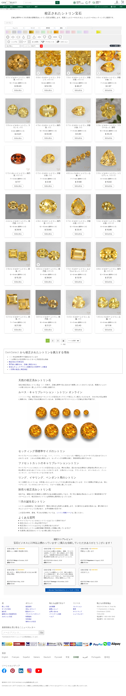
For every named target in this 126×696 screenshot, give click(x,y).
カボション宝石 (7, 616)
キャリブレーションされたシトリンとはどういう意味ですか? (43, 520)
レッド (73, 32)
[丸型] (7, 37)
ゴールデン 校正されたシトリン (31, 32)
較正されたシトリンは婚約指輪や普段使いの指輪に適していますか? (45, 528)
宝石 (12, 7)
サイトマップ (77, 611)
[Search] (57, 2)
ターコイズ (79, 32)
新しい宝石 (5, 606)
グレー (37, 32)
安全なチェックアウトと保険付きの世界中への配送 (28, 367)
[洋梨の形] (23, 37)
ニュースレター (78, 614)
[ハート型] (44, 37)
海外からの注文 (31, 621)
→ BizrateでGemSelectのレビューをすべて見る (63, 590)
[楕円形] (13, 37)
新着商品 (20, 6)
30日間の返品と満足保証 (18, 369)
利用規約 (28, 616)
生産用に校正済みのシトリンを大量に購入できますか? (40, 531)
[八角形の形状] (18, 37)
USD (121, 6)
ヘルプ (29, 7)
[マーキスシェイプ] (39, 37)
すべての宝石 (6, 609)
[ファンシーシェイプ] (60, 37)
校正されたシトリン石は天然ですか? (34, 523)
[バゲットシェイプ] (55, 37)
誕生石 (4, 611)
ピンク (62, 32)
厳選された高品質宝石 (9, 614)
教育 (36, 6)
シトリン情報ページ (64, 513)
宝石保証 (28, 619)
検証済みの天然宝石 (16, 362)
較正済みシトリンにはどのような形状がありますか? (39, 525)
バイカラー (8, 32)
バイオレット (86, 32)
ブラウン (25, 32)
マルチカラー (49, 32)
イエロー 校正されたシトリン (98, 32)
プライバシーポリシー (33, 614)
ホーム (5, 6)
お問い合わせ (53, 611)
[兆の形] (34, 37)
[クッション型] (49, 37)
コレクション (77, 606)
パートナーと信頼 (55, 614)
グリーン (43, 32)
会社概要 (52, 606)
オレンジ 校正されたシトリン (56, 32)
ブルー (19, 32)
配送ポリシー (30, 611)
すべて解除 (114, 46)
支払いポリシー (31, 609)
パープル (67, 32)
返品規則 (28, 606)
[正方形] (28, 37)
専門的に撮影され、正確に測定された (23, 364)
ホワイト (92, 32)
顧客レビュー (53, 609)
